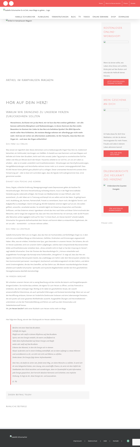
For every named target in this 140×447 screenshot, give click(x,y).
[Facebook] (102, 229)
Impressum (77, 441)
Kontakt (116, 441)
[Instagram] (105, 229)
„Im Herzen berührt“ (16, 308)
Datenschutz (92, 441)
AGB (105, 441)
